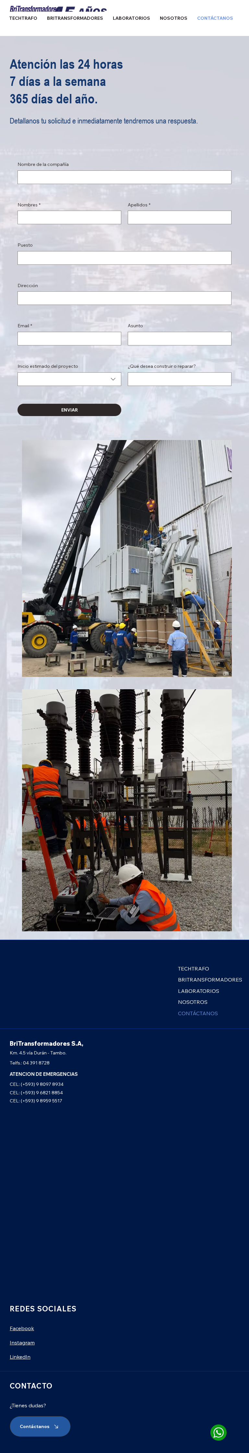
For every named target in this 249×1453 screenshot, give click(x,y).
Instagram (22, 1342)
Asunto (135, 326)
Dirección (28, 285)
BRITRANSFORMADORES (210, 979)
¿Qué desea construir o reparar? (162, 366)
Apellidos (139, 205)
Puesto (25, 245)
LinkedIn (20, 1357)
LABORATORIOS (198, 991)
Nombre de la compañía (43, 164)
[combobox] (69, 379)
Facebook (22, 1328)
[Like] (218, 1432)
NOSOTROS (193, 1002)
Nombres (29, 205)
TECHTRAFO (193, 968)
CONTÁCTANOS (198, 1013)
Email (25, 326)
